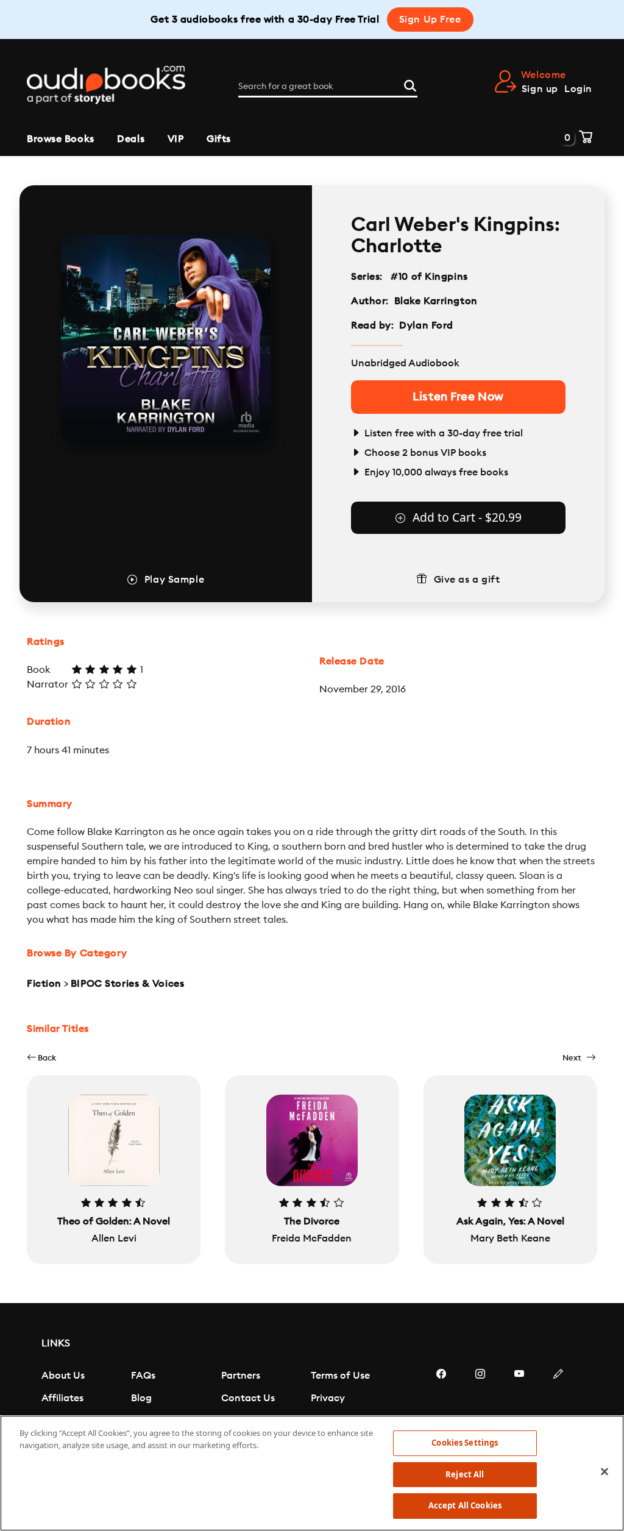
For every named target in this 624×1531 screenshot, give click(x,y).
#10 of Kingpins (429, 276)
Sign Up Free (430, 19)
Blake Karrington (436, 301)
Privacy (328, 1398)
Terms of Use (340, 1375)
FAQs (143, 1375)
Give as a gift (467, 579)
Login (578, 89)
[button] (41, 1057)
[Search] (410, 84)
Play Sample (174, 579)
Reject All (464, 1474)
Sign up (540, 89)
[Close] (604, 1471)
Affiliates (62, 1398)
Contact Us (248, 1398)
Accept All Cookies (465, 1505)
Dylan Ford (426, 325)
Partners (240, 1375)
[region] (312, 1473)
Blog (141, 1398)
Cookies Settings (464, 1442)
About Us (63, 1375)
